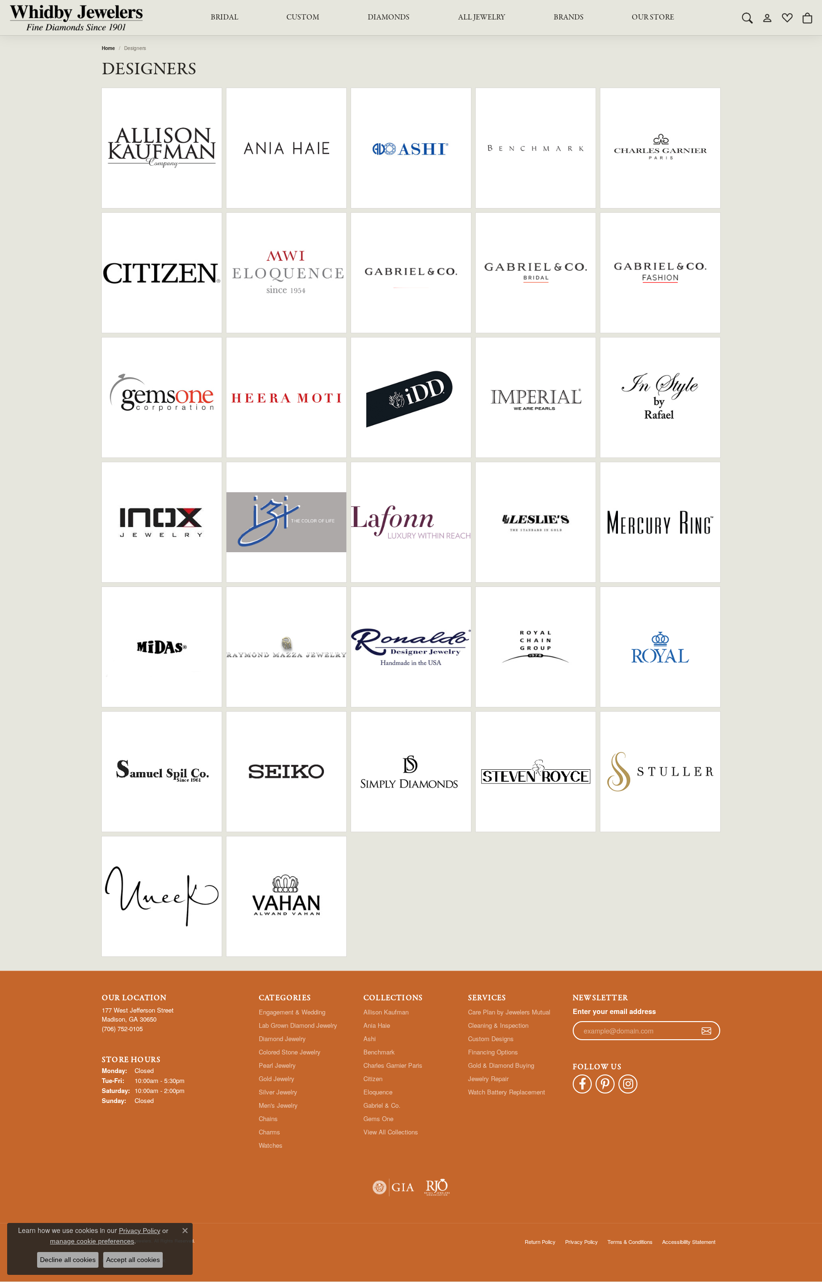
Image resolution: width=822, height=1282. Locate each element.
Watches (271, 1145)
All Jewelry (481, 17)
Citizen (372, 1078)
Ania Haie (376, 1025)
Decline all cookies (68, 1259)
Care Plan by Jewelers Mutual (509, 1011)
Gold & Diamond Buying (501, 1065)
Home (108, 48)
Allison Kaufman (386, 1011)
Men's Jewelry (278, 1105)
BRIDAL (224, 17)
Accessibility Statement (688, 1241)
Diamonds (389, 17)
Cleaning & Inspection (498, 1025)
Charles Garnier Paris (392, 1065)
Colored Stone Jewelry (290, 1051)
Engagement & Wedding (292, 1011)
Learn (189, 154)
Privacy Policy (581, 1241)
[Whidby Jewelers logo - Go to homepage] (76, 17)
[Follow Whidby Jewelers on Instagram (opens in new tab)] (627, 1083)
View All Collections (390, 1131)
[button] (747, 17)
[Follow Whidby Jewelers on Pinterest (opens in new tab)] (605, 1083)
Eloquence (377, 1091)
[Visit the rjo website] (437, 1187)
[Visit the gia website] (393, 1187)
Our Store (653, 17)
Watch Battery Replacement (506, 1091)
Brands (569, 17)
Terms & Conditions (630, 1241)
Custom (302, 17)
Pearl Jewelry (277, 1065)
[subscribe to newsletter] (706, 1030)
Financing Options (493, 1051)
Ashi (369, 1038)
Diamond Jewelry (282, 1038)
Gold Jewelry (276, 1078)
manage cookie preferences (92, 1241)
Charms (269, 1131)
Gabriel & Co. (382, 1105)
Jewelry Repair (488, 1078)
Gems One (378, 1118)
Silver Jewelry (278, 1091)
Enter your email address (614, 1011)
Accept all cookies (133, 1259)
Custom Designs (491, 1038)
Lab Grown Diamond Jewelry (298, 1025)
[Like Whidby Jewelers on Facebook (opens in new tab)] (582, 1083)
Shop (134, 154)
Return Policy (540, 1241)
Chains (268, 1118)
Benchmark (379, 1051)
